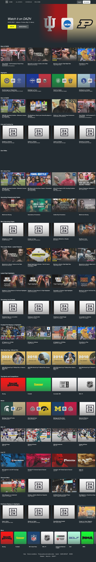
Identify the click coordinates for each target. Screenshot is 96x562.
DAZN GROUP (64, 554)
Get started (86, 2)
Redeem (42, 556)
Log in (79, 2)
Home (11, 2)
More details (22, 26)
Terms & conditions (32, 554)
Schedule (29, 2)
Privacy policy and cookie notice (46, 554)
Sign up (12, 26)
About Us (48, 556)
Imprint (57, 554)
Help (24, 554)
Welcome (37, 2)
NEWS (71, 554)
